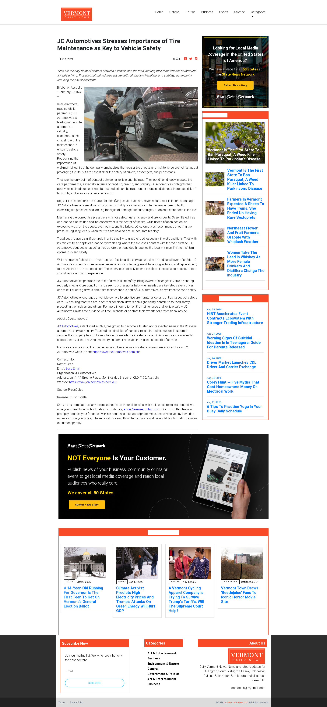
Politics (190, 12)
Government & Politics (163, 674)
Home (160, 12)
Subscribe (94, 683)
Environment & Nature (163, 663)
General (174, 12)
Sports (223, 12)
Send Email (72, 368)
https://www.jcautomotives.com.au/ (116, 352)
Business (207, 12)
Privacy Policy (77, 702)
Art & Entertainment (161, 653)
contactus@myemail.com (248, 688)
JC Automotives (67, 326)
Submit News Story (235, 85)
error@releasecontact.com (142, 409)
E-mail (69, 671)
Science (239, 12)
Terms (61, 702)
